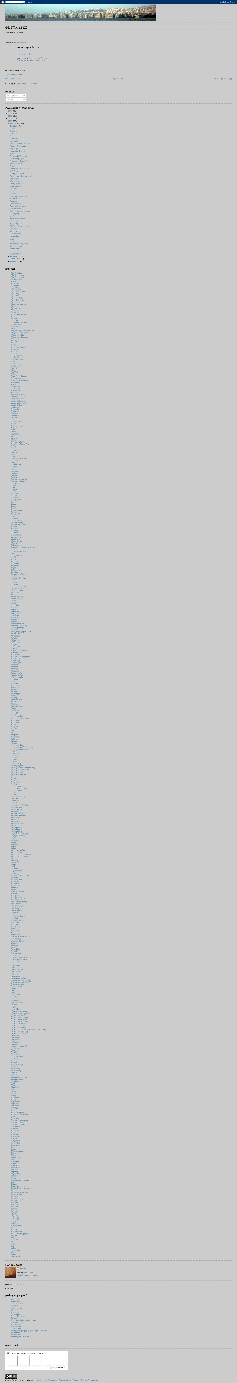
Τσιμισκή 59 (14, 149)
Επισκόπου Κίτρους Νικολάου (23, 547)
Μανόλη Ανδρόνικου (19, 813)
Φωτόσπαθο (16, 1335)
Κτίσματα (14, 735)
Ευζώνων (14, 562)
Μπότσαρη (15, 883)
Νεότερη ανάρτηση (12, 78)
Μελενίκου (15, 840)
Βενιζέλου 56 (15, 249)
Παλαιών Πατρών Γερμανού (22, 957)
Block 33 (14, 1240)
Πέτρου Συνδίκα (17, 1003)
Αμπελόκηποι (16, 349)
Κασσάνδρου (16, 663)
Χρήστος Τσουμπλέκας (20, 1337)
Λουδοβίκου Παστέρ (19, 788)
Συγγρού (14, 1128)
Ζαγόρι (13, 568)
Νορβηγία (14, 924)
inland (13, 1252)
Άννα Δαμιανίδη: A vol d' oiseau (23, 1320)
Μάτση (13, 825)
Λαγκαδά (14, 751)
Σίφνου (13, 1091)
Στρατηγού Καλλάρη (19, 1124)
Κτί (12, 733)
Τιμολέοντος (15, 1157)
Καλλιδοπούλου (17, 642)
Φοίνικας (14, 1207)
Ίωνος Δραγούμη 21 (18, 184)
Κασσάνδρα (15, 661)
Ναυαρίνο (15, 896)
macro (13, 1254)
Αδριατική (15, 310)
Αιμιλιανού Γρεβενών (19, 323)
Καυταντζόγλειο (17, 673)
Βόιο (12, 436)
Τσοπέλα (14, 1176)
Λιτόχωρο (14, 780)
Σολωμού (14, 1095)
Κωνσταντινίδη (17, 745)
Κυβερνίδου (15, 737)
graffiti (13, 1248)
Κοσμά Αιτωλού (17, 716)
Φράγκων (15, 1209)
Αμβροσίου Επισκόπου (20, 347)
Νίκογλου (14, 918)
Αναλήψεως (15, 358)
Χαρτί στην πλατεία (17, 219)
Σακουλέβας (16, 1071)
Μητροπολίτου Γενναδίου (21, 854)
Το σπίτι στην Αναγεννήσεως (21, 211)
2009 (10, 118)
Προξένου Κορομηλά (19, 1046)
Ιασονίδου (15, 605)
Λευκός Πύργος (17, 766)
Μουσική (14, 877)
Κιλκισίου (14, 683)
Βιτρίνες (14, 428)
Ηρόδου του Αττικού (18, 586)
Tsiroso (14, 1318)
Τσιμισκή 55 (14, 179)
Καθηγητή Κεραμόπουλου (21, 632)
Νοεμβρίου (14, 126)
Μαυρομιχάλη (16, 832)
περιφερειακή (16, 1001)
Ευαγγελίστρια (16, 555)
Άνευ (13, 362)
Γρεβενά (14, 477)
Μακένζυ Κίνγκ (17, 807)
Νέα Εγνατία (16, 904)
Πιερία (13, 1007)
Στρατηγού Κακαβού (19, 1122)
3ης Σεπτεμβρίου (17, 279)
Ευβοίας (14, 560)
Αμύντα (14, 351)
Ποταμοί (14, 1044)
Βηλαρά (14, 419)
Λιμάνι (13, 776)
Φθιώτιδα (14, 1190)
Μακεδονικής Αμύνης (19, 805)
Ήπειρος (14, 582)
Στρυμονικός (15, 1126)
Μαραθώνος (16, 817)
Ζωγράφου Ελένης (18, 574)
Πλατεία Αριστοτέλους (19, 1017)
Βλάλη (13, 432)
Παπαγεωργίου (17, 966)
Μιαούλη (14, 860)
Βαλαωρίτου (16, 391)
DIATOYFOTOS (17, 1304)
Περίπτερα (15, 999)
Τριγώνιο (14, 1163)
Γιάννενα (14, 461)
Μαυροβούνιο (16, 828)
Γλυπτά (14, 467)
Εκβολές (14, 531)
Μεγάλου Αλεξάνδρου (19, 834)
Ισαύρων (14, 617)
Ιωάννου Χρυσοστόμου (20, 626)
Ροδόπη (14, 1060)
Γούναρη (14, 471)
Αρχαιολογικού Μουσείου (21, 380)
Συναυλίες (15, 1135)
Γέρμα (13, 457)
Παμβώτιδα (15, 961)
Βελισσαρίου (16, 411)
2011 (10, 114)
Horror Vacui (16, 1250)
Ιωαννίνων (15, 621)
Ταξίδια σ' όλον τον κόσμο (20, 226)
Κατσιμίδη (15, 671)
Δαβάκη (14, 483)
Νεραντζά (14, 912)
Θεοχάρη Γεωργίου (18, 590)
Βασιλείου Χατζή (17, 399)
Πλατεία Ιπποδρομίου (19, 1027)
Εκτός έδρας (16, 535)
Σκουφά (14, 1093)
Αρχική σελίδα (117, 78)
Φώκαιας (14, 1211)
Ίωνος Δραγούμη (17, 628)
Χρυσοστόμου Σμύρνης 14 (20, 244)
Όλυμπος (14, 943)
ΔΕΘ (13, 487)
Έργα (12, 239)
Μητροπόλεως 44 (16, 254)
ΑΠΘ (13, 374)
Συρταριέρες (15, 1137)
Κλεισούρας (15, 694)
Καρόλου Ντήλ (16, 658)
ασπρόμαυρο (16, 386)
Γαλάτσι (14, 452)
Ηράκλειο (14, 584)
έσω (12, 553)
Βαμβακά (14, 393)
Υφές (13, 1182)
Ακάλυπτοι (15, 327)
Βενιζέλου (15, 415)
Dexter (12, 166)
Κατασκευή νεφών (17, 159)
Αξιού (13, 370)
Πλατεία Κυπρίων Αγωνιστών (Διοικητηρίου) (28, 1029)
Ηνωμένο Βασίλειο (18, 578)
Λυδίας (13, 792)
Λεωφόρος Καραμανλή (20, 770)
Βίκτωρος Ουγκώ (17, 426)
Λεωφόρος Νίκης (17, 772)
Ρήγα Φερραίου (17, 1056)
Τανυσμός (14, 201)
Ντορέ (13, 928)
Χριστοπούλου (16, 1231)
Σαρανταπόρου (17, 1079)
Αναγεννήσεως (17, 356)
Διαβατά (14, 496)
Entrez (12, 136)
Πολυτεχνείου (16, 1040)
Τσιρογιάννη (16, 1174)
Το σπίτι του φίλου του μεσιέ (21, 176)
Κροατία (14, 729)
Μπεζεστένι (15, 881)
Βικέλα (13, 424)
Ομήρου (14, 947)
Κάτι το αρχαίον (16, 181)
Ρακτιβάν (14, 1052)
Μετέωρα (14, 844)
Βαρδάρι (14, 397)
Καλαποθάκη (16, 640)
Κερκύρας (15, 679)
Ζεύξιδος (14, 572)
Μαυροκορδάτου (17, 830)
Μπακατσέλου (16, 879)
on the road (15, 1256)
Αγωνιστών (15, 308)
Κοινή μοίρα (14, 139)
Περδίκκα (14, 997)
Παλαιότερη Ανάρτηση (223, 78)
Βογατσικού (15, 434)
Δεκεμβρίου (15, 124)
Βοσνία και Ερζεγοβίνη (20, 444)
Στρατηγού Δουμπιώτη (19, 1120)
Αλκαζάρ (14, 341)
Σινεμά (13, 1089)
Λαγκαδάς (15, 753)
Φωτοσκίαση (16, 1333)
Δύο (11, 251)
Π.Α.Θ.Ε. (14, 951)
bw (12, 1242)
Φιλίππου (14, 1196)
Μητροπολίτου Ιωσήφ (19, 856)
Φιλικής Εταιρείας (18, 1194)
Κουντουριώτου (17, 722)
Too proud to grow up (18, 206)
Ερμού (13, 549)
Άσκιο (13, 384)
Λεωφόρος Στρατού (18, 774)
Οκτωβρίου (14, 256)
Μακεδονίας (15, 803)
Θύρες (13, 603)
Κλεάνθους (15, 687)
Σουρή (13, 1100)
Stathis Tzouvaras (18, 1316)
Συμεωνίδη (15, 1130)
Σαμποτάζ (14, 141)
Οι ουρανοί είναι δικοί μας (21, 937)
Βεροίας (14, 417)
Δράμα (13, 504)
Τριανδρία (15, 1161)
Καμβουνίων (16, 646)
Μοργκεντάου (16, 871)
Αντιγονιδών (16, 366)
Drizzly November (17, 174)
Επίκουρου (15, 545)
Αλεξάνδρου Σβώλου (19, 335)
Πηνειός (14, 1005)
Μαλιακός (15, 811)
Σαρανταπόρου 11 (17, 221)
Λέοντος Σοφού (17, 764)
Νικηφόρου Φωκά (18, 916)
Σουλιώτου (15, 1098)
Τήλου (13, 1155)
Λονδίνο (14, 784)
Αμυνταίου (15, 353)
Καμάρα (13, 194)
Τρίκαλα (14, 1166)
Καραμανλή (15, 654)
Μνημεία (14, 865)
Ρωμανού (14, 1067)
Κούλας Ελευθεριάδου (20, 718)
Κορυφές (14, 714)
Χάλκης (14, 1215)
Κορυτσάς (15, 712)
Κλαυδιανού (15, 685)
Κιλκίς (13, 681)
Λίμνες (13, 778)
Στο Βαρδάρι (15, 214)
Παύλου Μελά (16, 986)
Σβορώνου (15, 1081)
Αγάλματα (15, 283)
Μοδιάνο (14, 869)
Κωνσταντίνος (15, 209)
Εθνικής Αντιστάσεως (19, 525)
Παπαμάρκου (16, 968)
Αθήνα (13, 316)
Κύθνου (14, 741)
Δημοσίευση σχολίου (13, 75)
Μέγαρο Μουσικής (18, 836)
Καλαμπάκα (16, 638)
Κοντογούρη (15, 708)
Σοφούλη (14, 1104)
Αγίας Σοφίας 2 (16, 224)
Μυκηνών (15, 887)
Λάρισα (14, 757)
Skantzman (15, 1312)
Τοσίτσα (14, 1159)
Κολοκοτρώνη (16, 700)
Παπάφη (14, 974)
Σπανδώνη (15, 1106)
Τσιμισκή (14, 1172)
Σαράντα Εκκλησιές (19, 1077)
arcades (23, 1268)
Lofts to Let (14, 236)
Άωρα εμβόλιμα (17, 388)
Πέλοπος (14, 992)
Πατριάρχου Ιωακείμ (19, 984)
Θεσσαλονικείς (41, 60)
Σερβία (13, 1083)
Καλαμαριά (15, 636)
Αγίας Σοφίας (16, 294)
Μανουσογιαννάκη (18, 815)
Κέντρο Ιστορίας (17, 677)
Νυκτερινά (15, 931)
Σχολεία (14, 1139)
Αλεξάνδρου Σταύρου (19, 337)
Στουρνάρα (15, 1118)
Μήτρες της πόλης (18, 850)
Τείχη (13, 1147)
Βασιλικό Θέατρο (17, 405)
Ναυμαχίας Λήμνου (18, 900)
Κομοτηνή (15, 704)
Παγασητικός (16, 953)
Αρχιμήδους (15, 382)
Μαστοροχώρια (17, 823)
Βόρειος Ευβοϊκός (18, 442)
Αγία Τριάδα (16, 290)
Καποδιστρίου (16, 652)
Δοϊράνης (14, 502)
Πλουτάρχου (16, 1038)
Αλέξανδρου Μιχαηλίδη (20, 333)
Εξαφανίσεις (16, 543)
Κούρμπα (13, 131)
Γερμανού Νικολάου (19, 459)
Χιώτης (12, 154)
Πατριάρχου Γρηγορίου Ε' (21, 980)
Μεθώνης (14, 838)
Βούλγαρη (15, 446)
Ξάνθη (13, 933)
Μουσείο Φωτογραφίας (20, 875)
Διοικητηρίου (16, 500)
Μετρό (13, 846)
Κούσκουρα (15, 724)
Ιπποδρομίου (16, 615)
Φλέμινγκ (14, 1203)
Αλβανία (14, 329)
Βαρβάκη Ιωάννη (18, 395)
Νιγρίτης (14, 914)
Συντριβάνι (14, 229)
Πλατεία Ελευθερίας (19, 1023)
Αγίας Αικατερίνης (18, 292)
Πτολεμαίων (15, 1050)
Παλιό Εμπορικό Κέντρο (20, 959)
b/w (12, 1238)
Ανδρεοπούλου (17, 360)
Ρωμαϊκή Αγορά (17, 1065)
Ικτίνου (13, 607)
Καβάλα (14, 630)
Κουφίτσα (14, 727)
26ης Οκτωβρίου (17, 275)
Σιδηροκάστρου (17, 1087)
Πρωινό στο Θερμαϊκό (18, 161)
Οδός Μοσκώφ (15, 204)
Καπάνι (14, 648)
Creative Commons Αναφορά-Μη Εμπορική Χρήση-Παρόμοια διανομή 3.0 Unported (65, 1380)
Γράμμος (14, 475)
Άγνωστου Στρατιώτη (19, 304)
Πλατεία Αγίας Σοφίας (19, 1011)
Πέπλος (13, 129)
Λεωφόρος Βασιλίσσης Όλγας (23, 768)
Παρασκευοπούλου (18, 978)
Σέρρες (13, 1085)
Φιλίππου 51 (15, 199)
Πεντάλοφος (15, 994)
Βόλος (13, 440)
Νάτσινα (14, 893)
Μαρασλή (15, 819)
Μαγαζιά (14, 799)
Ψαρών (14, 1236)
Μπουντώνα (16, 885)
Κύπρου (14, 743)
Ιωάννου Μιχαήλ (17, 623)
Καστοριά (14, 665)
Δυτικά (13, 508)
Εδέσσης (14, 516)
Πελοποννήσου (17, 990)
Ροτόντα (14, 1062)
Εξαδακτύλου (16, 539)
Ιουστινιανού (16, 613)
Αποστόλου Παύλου (19, 376)
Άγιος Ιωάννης (16, 298)
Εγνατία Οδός (16, 514)
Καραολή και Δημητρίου (20, 656)
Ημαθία (14, 576)
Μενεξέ (14, 842)
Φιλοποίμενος (16, 1201)
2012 (10, 111)
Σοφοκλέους (15, 1102)
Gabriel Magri (16, 1306)
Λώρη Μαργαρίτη (18, 797)
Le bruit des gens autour (19, 169)
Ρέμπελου (15, 1054)
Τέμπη (13, 1149)
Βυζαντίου (15, 450)
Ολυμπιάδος (16, 939)
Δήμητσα (14, 494)
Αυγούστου (14, 261)
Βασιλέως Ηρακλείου (19, 403)
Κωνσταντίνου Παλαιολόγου (22, 747)
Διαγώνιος (15, 498)
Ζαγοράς (14, 566)
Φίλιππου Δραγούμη (19, 1199)
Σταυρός (14, 1110)
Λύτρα (13, 795)
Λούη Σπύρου (16, 790)
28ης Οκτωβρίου (17, 277)
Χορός (12, 216)
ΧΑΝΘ (13, 1223)
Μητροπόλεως (16, 852)
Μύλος (13, 889)
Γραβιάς (14, 473)
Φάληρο (14, 1184)
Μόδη (13, 867)
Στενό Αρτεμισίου (17, 1112)
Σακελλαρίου (16, 1069)
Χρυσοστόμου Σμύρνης (20, 1234)
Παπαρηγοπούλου (18, 972)
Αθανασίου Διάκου (18, 314)
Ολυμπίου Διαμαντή (18, 941)
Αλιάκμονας (15, 339)
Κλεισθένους (16, 691)
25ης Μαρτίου (16, 273)
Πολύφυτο (15, 1042)
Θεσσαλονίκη (16, 599)
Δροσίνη (14, 506)
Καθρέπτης (14, 171)
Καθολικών (15, 634)
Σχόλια (12, 100)
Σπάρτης (14, 1108)
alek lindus (15, 1300)
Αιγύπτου (14, 320)
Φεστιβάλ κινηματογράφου (21, 1188)
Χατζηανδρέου (16, 1225)
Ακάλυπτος (14, 231)
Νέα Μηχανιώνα (17, 906)
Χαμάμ (13, 1221)
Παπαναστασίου (17, 970)
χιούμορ (14, 1227)
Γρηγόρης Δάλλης (18, 1322)
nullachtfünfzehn (17, 1308)
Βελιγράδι (15, 409)
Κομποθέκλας (16, 706)
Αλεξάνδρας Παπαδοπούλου (22, 331)
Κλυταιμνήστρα (16, 246)
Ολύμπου (14, 945)
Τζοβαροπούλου (17, 1151)
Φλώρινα (14, 1205)
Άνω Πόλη (15, 368)
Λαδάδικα (15, 755)
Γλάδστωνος (16, 465)
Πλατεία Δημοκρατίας (19, 1019)
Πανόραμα (15, 964)
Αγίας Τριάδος (16, 296)
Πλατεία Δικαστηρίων (19, 1021)
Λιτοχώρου (15, 782)
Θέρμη (13, 595)
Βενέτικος (15, 413)
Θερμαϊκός (15, 593)
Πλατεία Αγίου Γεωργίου (20, 1013)
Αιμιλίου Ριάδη (16, 325)
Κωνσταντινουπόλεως (19, 749)
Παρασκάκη (15, 976)
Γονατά (14, 469)
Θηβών (13, 601)
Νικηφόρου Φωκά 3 (17, 151)
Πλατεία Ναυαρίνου (18, 1034)
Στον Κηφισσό (15, 234)
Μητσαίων (15, 858)
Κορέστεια (15, 710)
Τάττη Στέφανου (17, 1145)
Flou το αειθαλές (16, 164)
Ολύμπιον (14, 189)
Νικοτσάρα (15, 922)
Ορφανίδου (15, 949)
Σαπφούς (14, 1075)
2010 (10, 116)
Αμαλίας (14, 345)
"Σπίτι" (12, 191)
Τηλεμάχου (15, 1153)
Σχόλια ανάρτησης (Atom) (26, 83)
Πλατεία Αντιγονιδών (19, 1015)
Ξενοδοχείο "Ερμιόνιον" (19, 156)
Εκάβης (14, 529)
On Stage (20, 1284)
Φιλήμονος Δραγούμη (19, 1192)
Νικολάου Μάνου (17, 920)
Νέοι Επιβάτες (16, 910)
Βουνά (13, 448)
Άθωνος (14, 318)
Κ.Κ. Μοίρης (16, 1324)
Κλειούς (14, 689)
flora (12, 1246)
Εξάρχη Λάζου (16, 541)
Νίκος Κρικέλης (17, 1326)
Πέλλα (13, 988)
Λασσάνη (14, 759)
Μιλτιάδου (15, 863)
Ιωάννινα (14, 619)
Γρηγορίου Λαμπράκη (19, 479)
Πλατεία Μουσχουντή (19, 1032)
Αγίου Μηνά (15, 302)
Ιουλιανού (15, 611)
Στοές (13, 1116)
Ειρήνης (14, 527)
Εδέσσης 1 (14, 241)
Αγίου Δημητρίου (17, 300)
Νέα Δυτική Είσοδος (19, 902)
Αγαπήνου (15, 285)
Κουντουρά (15, 720)
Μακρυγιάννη (16, 809)
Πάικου (13, 955)
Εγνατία (14, 512)
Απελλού (14, 372)
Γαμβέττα (14, 454)
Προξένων (15, 1048)
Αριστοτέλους (28, 60)
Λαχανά (14, 762)
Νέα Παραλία (16, 908)
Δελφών (14, 489)
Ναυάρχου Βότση (18, 898)
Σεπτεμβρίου (15, 259)
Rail (11, 134)
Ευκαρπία (15, 564)
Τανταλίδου (15, 1143)
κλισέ (13, 696)
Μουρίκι (14, 873)
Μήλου (13, 848)
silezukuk (14, 1310)
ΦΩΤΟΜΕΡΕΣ (16, 27)
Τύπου (13, 1178)
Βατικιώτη (15, 407)
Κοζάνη (14, 698)
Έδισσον (14, 518)
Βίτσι (13, 430)
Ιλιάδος (14, 609)
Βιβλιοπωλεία (16, 421)
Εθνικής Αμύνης (17, 522)
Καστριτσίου (15, 667)
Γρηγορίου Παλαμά (18, 481)
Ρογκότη (14, 1058)
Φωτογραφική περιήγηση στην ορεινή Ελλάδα (29, 1331)
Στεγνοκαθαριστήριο (18, 146)
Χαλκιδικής (15, 1219)
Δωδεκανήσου (16, 510)
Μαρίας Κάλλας (17, 821)
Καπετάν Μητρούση (19, 650)
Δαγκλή (14, 485)
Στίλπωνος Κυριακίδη (19, 1114)
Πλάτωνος (15, 1036)
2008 (10, 121)
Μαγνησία (15, 801)
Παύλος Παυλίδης (18, 1328)
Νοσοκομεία (15, 926)
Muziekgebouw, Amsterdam (21, 144)
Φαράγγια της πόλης (19, 1186)
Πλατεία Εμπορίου (18, 1025)
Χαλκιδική (15, 1217)
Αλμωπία (14, 343)
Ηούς (13, 580)
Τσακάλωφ (15, 1168)
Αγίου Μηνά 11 (16, 186)
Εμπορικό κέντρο (17, 537)
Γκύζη (13, 463)
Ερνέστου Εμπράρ (18, 551)
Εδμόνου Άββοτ (17, 520)
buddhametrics (16, 1302)
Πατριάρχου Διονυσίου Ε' (21, 982)
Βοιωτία (14, 438)
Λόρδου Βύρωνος (18, 786)
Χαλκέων (14, 1213)
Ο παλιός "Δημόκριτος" (19, 196)
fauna (13, 1244)
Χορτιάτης (15, 1229)
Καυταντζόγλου (17, 675)
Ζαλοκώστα (15, 570)
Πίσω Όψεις (15, 1009)
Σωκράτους (15, 1141)
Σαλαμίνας (15, 1073)
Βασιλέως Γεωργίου (19, 401)
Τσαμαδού (15, 1170)
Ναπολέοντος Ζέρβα (19, 891)
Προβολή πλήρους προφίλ (27, 1275)
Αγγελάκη (15, 287)
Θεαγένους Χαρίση (18, 588)
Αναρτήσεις (13, 96)
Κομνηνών (15, 702)
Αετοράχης (15, 312)
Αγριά (13, 306)
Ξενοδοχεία (15, 935)
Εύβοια (13, 557)
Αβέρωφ (14, 281)
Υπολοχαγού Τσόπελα (20, 1180)
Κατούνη (14, 669)
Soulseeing (15, 1314)
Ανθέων (14, 364)
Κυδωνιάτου (15, 739)
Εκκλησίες (15, 533)
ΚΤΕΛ (13, 731)
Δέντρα (14, 492)
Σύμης (13, 1133)
